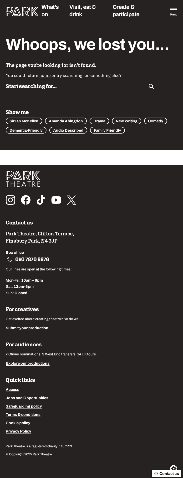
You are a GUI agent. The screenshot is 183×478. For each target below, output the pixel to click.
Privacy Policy (18, 431)
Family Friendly (107, 131)
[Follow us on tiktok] (41, 200)
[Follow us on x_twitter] (71, 200)
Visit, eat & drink (82, 11)
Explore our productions (28, 364)
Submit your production (27, 328)
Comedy (155, 121)
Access (12, 390)
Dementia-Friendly (26, 131)
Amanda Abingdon (66, 121)
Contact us (169, 474)
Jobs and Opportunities (27, 398)
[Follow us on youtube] (56, 200)
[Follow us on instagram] (10, 200)
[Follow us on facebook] (25, 200)
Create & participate (126, 11)
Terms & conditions (23, 415)
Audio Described (68, 131)
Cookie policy (18, 423)
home (45, 75)
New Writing (126, 121)
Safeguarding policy (24, 406)
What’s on (50, 11)
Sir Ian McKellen (24, 121)
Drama (99, 121)
